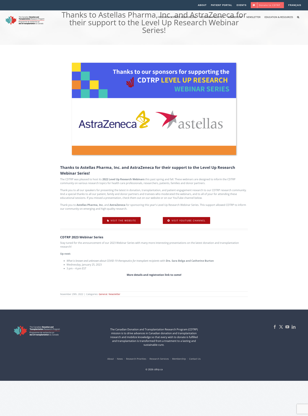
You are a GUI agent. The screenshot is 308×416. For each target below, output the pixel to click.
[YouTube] (287, 327)
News (120, 358)
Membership (179, 358)
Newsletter (114, 294)
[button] (298, 17)
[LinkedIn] (293, 327)
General (103, 294)
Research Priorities (136, 358)
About (110, 358)
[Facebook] (275, 327)
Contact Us (195, 358)
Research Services (159, 358)
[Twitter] (281, 327)
